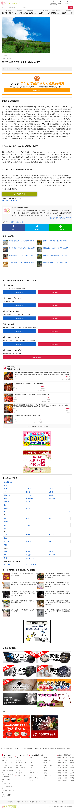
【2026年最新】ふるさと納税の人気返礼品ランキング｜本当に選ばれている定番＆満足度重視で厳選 (57, 575)
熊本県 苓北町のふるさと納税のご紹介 (21, 241)
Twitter (37, 229)
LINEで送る (60, 229)
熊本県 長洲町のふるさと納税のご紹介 (55, 255)
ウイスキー (52, 535)
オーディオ (52, 498)
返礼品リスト (60, 3)
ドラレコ (6, 501)
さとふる (4, 765)
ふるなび (4, 760)
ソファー (6, 541)
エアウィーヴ (30, 558)
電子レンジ (7, 495)
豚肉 (27, 518)
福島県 (59, 772)
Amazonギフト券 (31, 564)
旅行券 (45, 762)
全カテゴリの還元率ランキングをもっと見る (37, 426)
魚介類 (6, 521)
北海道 (59, 757)
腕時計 (5, 558)
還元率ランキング (21, 762)
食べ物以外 (19, 772)
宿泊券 (5, 508)
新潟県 (65, 767)
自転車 (5, 551)
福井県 (65, 775)
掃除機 (28, 492)
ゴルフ (51, 551)
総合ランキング (9, 482)
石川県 (65, 772)
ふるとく (63, 802)
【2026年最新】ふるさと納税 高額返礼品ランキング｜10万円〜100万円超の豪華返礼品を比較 (57, 611)
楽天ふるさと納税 (7, 757)
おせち (31, 780)
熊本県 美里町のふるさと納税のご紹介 (55, 262)
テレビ (51, 488)
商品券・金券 (47, 760)
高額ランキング (20, 767)
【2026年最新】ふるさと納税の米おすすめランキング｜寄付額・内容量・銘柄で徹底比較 (57, 593)
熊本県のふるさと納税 (17, 222)
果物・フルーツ (34, 772)
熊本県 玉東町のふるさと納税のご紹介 (55, 241)
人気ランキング (20, 760)
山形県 (59, 770)
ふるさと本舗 (6, 783)
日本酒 (28, 535)
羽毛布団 (28, 555)
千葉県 (65, 760)
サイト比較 (7, 564)
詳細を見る (20, 194)
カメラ (28, 501)
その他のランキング (21, 775)
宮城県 (59, 765)
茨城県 (59, 775)
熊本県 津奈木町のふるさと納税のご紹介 (22, 248)
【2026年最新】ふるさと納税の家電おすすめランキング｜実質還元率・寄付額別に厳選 (23, 583)
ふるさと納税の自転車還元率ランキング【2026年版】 (22, 610)
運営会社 (10, 802)
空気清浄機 (29, 498)
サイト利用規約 (29, 802)
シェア (13, 229)
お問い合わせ (55, 802)
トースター (29, 495)
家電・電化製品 (47, 765)
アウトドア (52, 555)
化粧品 (45, 772)
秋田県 (59, 767)
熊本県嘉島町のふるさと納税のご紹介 (21, 255)
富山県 (65, 770)
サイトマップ (19, 802)
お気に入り (67, 3)
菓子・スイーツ (34, 778)
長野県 (65, 780)
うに (5, 528)
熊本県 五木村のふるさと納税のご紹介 (55, 248)
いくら (51, 525)
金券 (5, 505)
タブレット (29, 488)
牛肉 (5, 518)
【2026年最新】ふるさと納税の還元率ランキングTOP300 (23, 574)
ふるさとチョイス (7, 762)
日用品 (45, 770)
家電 (5, 485)
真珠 (5, 555)
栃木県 (59, 778)
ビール (5, 535)
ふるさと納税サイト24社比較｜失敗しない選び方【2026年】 (23, 601)
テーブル (28, 541)
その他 (45, 778)
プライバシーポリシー (42, 802)
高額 (5, 545)
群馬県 (59, 780)
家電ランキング (20, 765)
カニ (5, 525)
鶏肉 (50, 518)
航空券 (28, 508)
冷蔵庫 (5, 498)
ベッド (51, 541)
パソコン (6, 488)
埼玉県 (65, 757)
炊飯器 (51, 492)
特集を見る (19, 292)
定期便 (28, 551)
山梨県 (65, 778)
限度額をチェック (53, 4)
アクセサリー (47, 775)
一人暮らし (19, 770)
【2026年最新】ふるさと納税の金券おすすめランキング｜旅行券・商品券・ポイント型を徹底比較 (57, 584)
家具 (5, 538)
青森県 (59, 760)
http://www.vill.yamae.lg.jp (10, 200)
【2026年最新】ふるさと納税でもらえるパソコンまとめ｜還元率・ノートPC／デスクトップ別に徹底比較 (23, 593)
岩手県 (59, 762)
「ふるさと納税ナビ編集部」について (59, 218)
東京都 (65, 762)
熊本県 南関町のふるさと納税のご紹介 (21, 262)
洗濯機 (51, 495)
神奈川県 (65, 765)
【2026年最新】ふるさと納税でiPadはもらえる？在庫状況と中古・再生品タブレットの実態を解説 (57, 602)
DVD (5, 492)
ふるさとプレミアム (8, 767)
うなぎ (28, 525)
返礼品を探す (54, 292)
